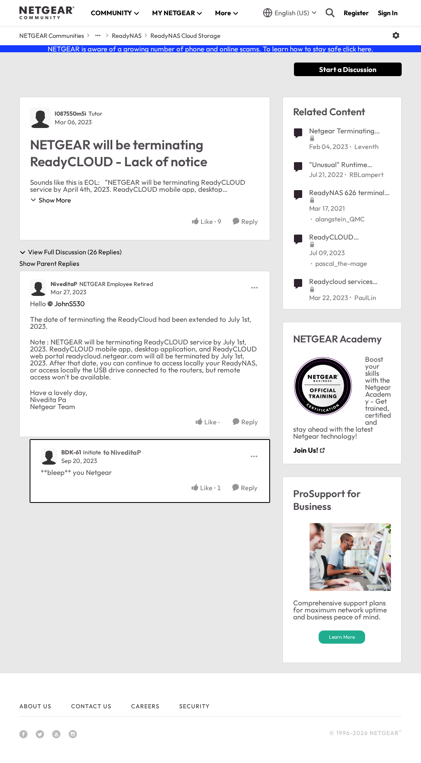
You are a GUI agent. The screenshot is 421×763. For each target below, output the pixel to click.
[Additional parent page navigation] (98, 35)
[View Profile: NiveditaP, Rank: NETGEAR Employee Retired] (38, 287)
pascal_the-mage (341, 263)
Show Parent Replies (49, 263)
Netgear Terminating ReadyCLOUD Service (343, 130)
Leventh (366, 146)
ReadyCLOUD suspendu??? (331, 237)
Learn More (342, 637)
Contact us (91, 706)
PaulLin (365, 297)
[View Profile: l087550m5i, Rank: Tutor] (40, 117)
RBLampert (366, 174)
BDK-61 (71, 452)
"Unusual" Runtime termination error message (338, 164)
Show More (55, 200)
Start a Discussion (348, 69)
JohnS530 (69, 303)
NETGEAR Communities (51, 36)
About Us (35, 706)
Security (194, 706)
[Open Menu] (396, 35)
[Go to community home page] (46, 12)
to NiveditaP (122, 452)
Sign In (388, 13)
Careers (145, 706)
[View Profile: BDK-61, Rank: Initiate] (49, 456)
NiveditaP (64, 284)
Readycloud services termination (340, 281)
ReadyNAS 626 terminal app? (346, 192)
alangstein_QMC (340, 219)
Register (356, 13)
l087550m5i (70, 113)
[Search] (330, 13)
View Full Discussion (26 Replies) (75, 252)
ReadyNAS (126, 36)
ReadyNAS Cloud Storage (185, 36)
